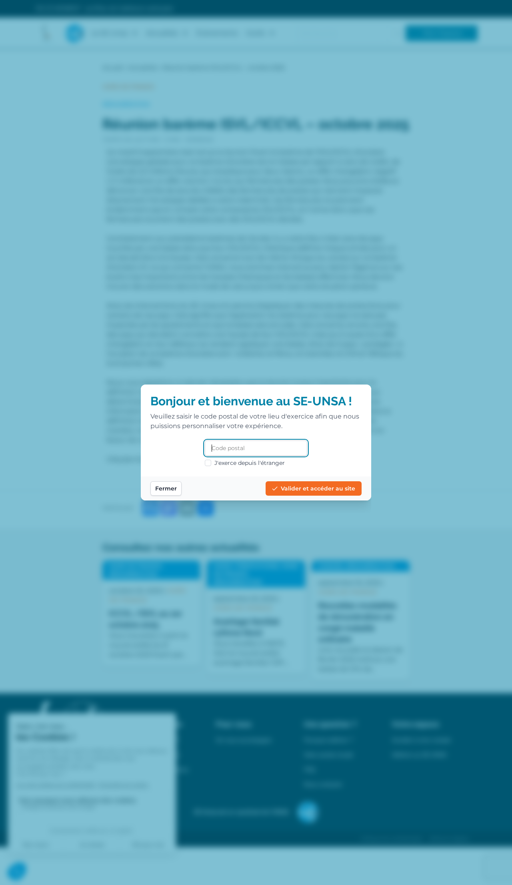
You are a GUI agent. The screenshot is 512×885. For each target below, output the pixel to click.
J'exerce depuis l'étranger (249, 462)
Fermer (166, 488)
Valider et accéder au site (318, 488)
